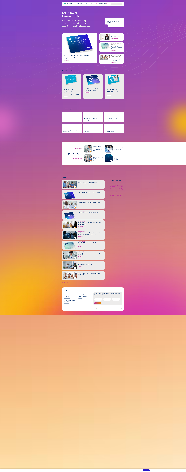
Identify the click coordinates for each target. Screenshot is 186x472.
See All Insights (65, 282)
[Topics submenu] (87, 4)
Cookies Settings (119, 308)
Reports (120, 188)
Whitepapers (119, 195)
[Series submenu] (96, 4)
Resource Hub (114, 193)
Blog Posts (120, 186)
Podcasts (114, 188)
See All (122, 71)
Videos (113, 195)
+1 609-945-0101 (66, 303)
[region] (93, 470)
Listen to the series (76, 158)
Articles (113, 186)
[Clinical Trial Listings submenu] (106, 4)
